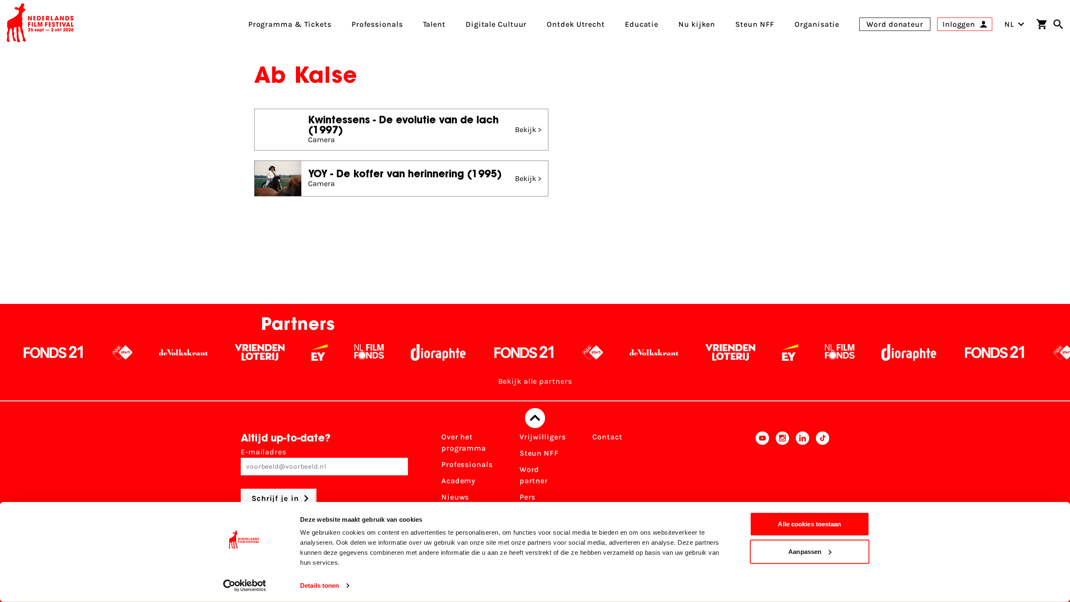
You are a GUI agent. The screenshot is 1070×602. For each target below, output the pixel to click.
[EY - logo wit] (283, 352)
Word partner (534, 475)
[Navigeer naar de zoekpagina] (1058, 24)
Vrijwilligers (543, 436)
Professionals (467, 464)
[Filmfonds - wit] (332, 352)
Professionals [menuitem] (377, 24)
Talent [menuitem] (434, 24)
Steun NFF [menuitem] (754, 24)
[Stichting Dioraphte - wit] (401, 352)
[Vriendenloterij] (223, 352)
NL (1009, 24)
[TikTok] (822, 477)
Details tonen (319, 585)
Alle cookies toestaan (809, 524)
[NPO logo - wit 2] (85, 352)
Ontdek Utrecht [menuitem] (576, 24)
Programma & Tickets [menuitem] (289, 24)
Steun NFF (539, 453)
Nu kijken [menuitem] (696, 24)
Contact (607, 436)
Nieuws (455, 497)
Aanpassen (804, 551)
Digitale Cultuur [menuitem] (496, 24)
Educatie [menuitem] (641, 24)
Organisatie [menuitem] (817, 24)
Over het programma (463, 442)
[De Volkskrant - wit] (146, 352)
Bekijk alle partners (535, 381)
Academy (458, 480)
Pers (528, 497)
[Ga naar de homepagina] (40, 24)
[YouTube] (762, 477)
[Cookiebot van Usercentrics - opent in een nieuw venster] (244, 585)
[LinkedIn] (802, 477)
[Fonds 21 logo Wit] (487, 352)
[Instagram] (782, 477)
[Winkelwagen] (1042, 24)
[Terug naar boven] (535, 418)
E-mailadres (263, 452)
